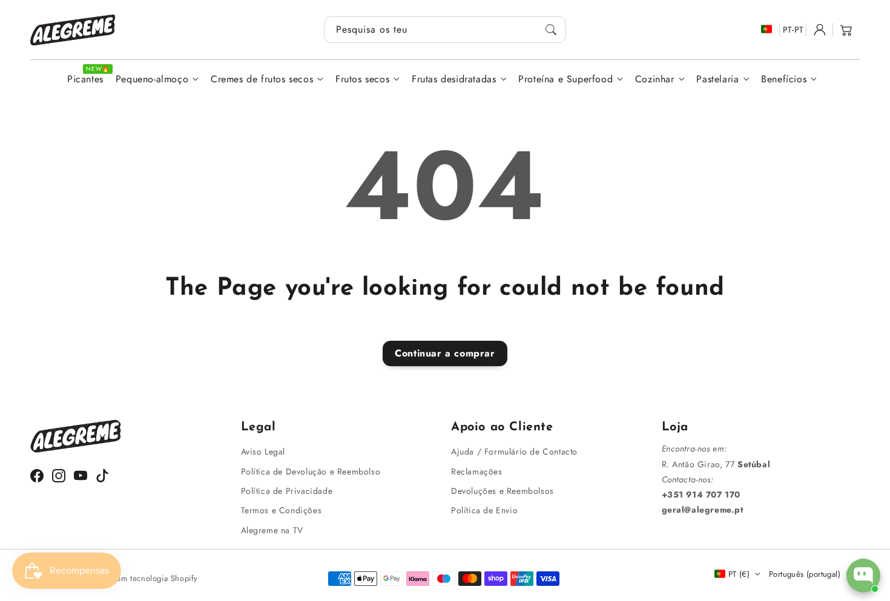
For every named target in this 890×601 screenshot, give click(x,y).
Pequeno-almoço (152, 79)
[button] (846, 29)
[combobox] (445, 29)
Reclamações (477, 471)
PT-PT (793, 30)
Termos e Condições (281, 510)
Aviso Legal (263, 451)
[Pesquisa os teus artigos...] (551, 29)
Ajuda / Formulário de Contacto (514, 451)
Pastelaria (717, 79)
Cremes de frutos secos (262, 79)
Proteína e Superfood (565, 79)
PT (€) (739, 574)
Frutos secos (362, 79)
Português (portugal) (804, 574)
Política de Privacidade (287, 491)
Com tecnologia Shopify (154, 578)
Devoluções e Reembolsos (502, 491)
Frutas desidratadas (454, 79)
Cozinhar (654, 79)
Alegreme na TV (272, 530)
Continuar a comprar (445, 353)
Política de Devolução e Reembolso (311, 471)
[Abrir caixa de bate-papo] (863, 576)
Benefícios (783, 79)
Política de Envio (484, 510)
